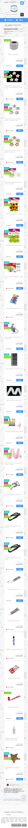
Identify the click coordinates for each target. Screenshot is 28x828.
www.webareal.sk (17, 800)
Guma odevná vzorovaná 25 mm (14, 369)
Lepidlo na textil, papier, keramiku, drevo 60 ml (11, 739)
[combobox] (16, 31)
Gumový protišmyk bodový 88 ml (14, 431)
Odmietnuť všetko (16, 825)
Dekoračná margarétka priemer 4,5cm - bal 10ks (13, 183)
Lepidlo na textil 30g (13, 707)
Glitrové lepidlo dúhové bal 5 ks (14, 308)
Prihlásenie (6, 2)
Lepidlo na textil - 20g (13, 678)
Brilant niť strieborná (13, 54)
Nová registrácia (13, 2)
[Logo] (14, 8)
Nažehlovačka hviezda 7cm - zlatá (13, 768)
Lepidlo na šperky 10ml (14, 589)
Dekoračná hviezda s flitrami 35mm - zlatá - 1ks (12, 151)
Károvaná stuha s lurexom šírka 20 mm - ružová (13, 463)
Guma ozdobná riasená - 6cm (14, 400)
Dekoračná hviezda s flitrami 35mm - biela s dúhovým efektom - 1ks (14, 87)
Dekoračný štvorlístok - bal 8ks (14, 245)
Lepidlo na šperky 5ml (14, 620)
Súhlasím (24, 825)
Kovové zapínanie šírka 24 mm (14, 494)
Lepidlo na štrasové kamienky (14, 649)
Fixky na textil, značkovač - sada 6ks (14, 277)
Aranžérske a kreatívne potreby (14, 24)
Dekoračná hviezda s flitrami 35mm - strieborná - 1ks (12, 119)
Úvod (6, 24)
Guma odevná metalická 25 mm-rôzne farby (13, 338)
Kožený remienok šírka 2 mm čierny (13, 526)
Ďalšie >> (18, 784)
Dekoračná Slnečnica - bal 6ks (14, 214)
